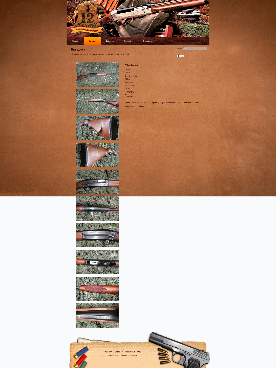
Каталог (92, 41)
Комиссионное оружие (109, 54)
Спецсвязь (148, 41)
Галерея (110, 41)
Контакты (128, 41)
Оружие (93, 54)
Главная (75, 41)
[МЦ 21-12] (97, 87)
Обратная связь (133, 352)
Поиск (180, 48)
